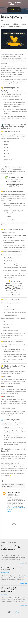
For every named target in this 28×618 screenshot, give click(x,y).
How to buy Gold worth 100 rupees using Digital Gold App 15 (12, 485)
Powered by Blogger (15, 612)
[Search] (26, 3)
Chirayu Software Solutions (14, 4)
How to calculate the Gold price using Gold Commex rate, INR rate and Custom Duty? (11, 548)
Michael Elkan (17, 615)
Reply (9, 511)
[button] (26, 16)
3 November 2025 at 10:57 (14, 495)
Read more (23, 563)
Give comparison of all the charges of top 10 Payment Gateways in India (10, 590)
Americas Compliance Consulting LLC (13, 493)
